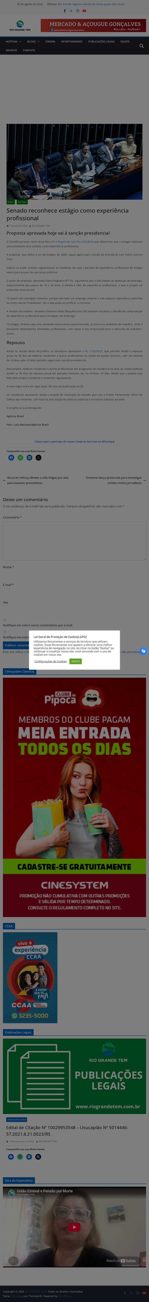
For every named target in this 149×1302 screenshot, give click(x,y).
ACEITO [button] (76, 661)
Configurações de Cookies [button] (51, 661)
